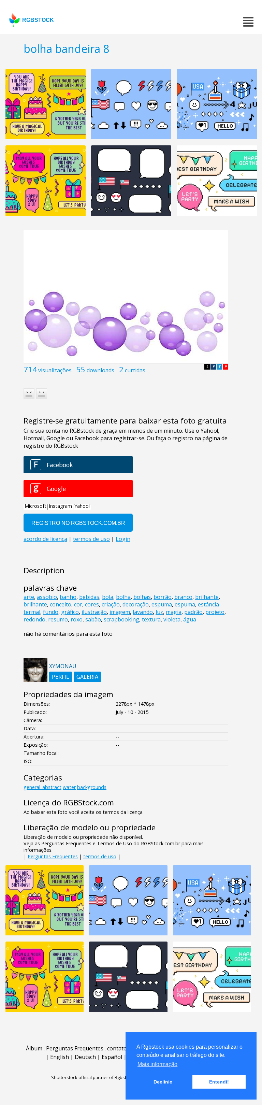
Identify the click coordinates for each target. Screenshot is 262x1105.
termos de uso (99, 856)
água (189, 619)
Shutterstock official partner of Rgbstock (92, 1077)
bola (107, 597)
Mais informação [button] (157, 1064)
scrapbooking (121, 619)
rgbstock (38, 20)
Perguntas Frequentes (53, 856)
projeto (214, 612)
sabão (93, 619)
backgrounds (91, 787)
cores (92, 604)
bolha (123, 597)
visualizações (55, 370)
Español (112, 1057)
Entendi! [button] (219, 1082)
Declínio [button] (163, 1082)
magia (173, 612)
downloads (100, 370)
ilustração (94, 612)
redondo (34, 619)
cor (78, 604)
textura (151, 619)
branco (183, 597)
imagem (120, 612)
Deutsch (85, 1057)
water (69, 787)
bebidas (89, 597)
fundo (50, 612)
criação (111, 604)
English (59, 1057)
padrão (193, 612)
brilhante (207, 597)
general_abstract (42, 787)
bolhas (142, 597)
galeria (87, 676)
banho (68, 597)
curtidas (135, 370)
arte (29, 597)
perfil (60, 676)
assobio (47, 597)
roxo (77, 619)
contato (117, 1048)
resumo (58, 619)
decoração (135, 604)
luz (159, 612)
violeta (171, 619)
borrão (163, 597)
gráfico (70, 612)
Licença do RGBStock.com (69, 802)
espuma (161, 604)
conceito (60, 604)
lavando (143, 612)
